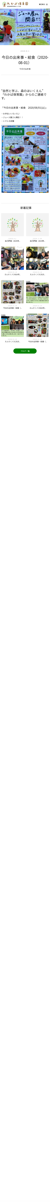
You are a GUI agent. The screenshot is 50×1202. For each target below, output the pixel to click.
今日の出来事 (25, 68)
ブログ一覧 (25, 351)
